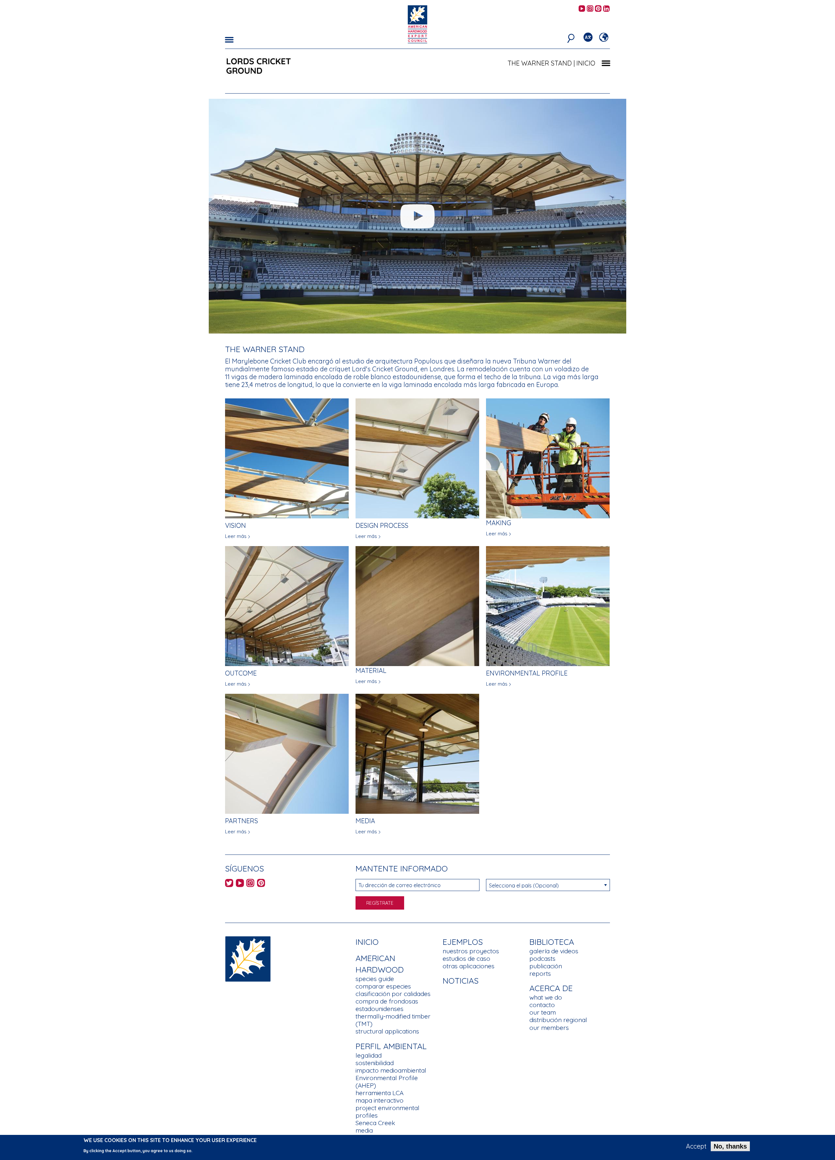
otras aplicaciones (468, 966)
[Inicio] (248, 958)
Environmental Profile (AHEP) (387, 1081)
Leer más (236, 536)
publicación (545, 966)
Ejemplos (463, 942)
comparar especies (383, 986)
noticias (460, 980)
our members (549, 1028)
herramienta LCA (379, 1093)
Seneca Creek (375, 1123)
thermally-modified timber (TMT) (393, 1020)
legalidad (369, 1055)
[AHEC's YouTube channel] (582, 9)
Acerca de (551, 988)
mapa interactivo (379, 1100)
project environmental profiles (387, 1111)
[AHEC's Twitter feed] (229, 884)
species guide (375, 979)
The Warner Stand (540, 63)
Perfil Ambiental (391, 1046)
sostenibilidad (375, 1063)
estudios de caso (466, 958)
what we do (545, 997)
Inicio (367, 942)
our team (542, 1012)
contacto (542, 1005)
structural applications (387, 1031)
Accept (696, 1146)
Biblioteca (551, 942)
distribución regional (558, 1020)
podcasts (542, 958)
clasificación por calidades (393, 994)
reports (540, 973)
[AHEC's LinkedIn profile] (606, 9)
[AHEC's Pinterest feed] (598, 9)
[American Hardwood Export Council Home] (417, 24)
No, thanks (730, 1146)
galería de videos (553, 951)
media (364, 1130)
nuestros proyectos (471, 951)
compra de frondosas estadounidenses (387, 1005)
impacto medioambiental (391, 1070)
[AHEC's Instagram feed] (590, 9)
